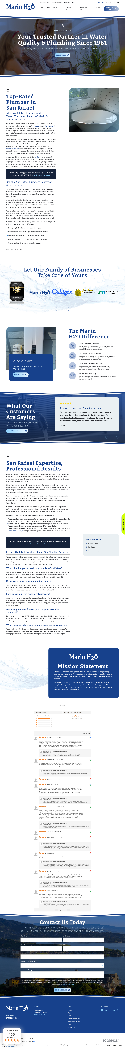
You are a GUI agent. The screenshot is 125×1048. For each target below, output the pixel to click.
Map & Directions (39, 1014)
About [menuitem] (48, 9)
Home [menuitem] (41, 9)
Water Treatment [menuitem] (56, 9)
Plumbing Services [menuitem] (69, 9)
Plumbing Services (74, 1019)
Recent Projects (57, 2)
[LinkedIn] (114, 1010)
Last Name (66, 936)
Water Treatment (73, 1016)
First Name (23, 936)
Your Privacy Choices (27, 1041)
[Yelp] (106, 1010)
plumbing (37, 126)
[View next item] (66, 309)
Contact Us (71, 1027)
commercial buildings (15, 531)
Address (23, 953)
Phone (22, 944)
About (70, 1013)
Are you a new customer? (28, 961)
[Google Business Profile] (102, 1010)
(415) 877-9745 (112, 2)
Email (65, 944)
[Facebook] (110, 1010)
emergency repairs (12, 149)
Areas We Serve (45, 2)
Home (70, 1010)
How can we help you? (27, 970)
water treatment (49, 126)
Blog (73, 2)
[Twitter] (118, 1010)
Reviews (67, 2)
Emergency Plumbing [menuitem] (83, 9)
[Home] (20, 6)
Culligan (37, 157)
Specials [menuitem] (98, 9)
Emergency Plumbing (74, 1021)
